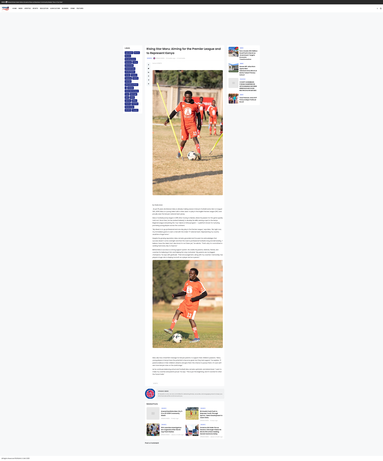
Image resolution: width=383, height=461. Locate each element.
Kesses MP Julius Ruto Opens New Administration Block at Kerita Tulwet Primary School (248, 71)
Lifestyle (130, 88)
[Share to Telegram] (148, 80)
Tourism (135, 110)
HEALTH (135, 78)
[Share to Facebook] (148, 65)
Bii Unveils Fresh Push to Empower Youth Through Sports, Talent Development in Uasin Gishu (211, 414)
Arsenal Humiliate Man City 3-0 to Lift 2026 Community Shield (172, 413)
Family (127, 75)
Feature (134, 75)
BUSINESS (65, 8)
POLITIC (127, 104)
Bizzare (127, 56)
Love (126, 94)
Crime (135, 62)
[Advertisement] (191, 29)
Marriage (133, 94)
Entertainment (130, 69)
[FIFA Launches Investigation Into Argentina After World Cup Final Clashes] (153, 429)
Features (128, 78)
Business (128, 62)
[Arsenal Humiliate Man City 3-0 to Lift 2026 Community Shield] (153, 413)
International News (131, 85)
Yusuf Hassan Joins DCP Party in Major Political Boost (248, 100)
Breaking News (130, 59)
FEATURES (80, 8)
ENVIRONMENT (129, 72)
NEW (126, 97)
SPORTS (35, 8)
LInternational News (131, 91)
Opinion (128, 101)
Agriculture (129, 53)
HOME (14, 8)
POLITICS (135, 104)
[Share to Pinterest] (148, 76)
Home (154, 63)
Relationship (129, 107)
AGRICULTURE (55, 8)
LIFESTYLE (27, 8)
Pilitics (134, 101)
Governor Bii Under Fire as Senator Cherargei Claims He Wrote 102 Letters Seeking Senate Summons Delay (210, 431)
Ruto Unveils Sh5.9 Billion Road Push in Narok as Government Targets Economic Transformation (248, 55)
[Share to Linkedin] (148, 72)
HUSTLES (128, 81)
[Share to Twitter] (148, 68)
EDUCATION (44, 8)
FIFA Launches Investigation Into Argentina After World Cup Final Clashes (171, 430)
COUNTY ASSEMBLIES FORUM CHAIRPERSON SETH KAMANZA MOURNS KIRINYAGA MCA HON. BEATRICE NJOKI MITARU (248, 86)
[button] (377, 8)
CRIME (72, 8)
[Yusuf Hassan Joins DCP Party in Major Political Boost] (233, 99)
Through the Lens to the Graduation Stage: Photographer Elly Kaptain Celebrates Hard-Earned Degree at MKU (41, 2)
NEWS (3, 2)
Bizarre (137, 53)
